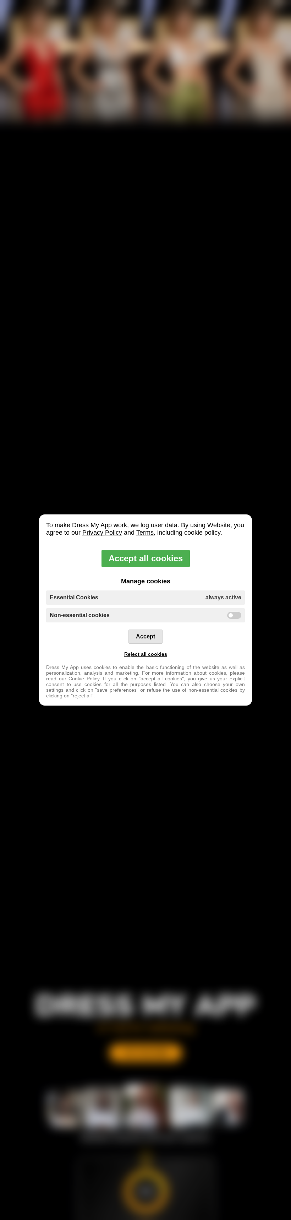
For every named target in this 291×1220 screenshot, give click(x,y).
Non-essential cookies (80, 615)
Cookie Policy (83, 678)
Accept (145, 636)
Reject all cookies (145, 654)
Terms (145, 532)
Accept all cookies (146, 558)
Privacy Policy (102, 532)
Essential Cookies (145, 597)
